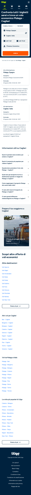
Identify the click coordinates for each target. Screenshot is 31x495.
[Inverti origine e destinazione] (26, 33)
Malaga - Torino (6, 387)
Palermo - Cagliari (7, 339)
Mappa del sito (15, 486)
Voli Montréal (6, 293)
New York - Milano (7, 436)
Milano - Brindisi (6, 416)
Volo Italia (4, 60)
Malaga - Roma (6, 384)
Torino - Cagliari (6, 345)
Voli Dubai (5, 280)
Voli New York (6, 300)
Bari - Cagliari (6, 319)
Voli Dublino (5, 283)
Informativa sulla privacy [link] (15, 483)
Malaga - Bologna (7, 368)
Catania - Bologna (7, 403)
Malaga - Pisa (6, 381)
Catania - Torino (6, 406)
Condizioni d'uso (15, 474)
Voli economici (15, 465)
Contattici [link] (15, 471)
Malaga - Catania (7, 371)
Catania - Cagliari (7, 329)
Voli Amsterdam (6, 273)
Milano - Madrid (6, 419)
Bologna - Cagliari (7, 326)
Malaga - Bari (6, 361)
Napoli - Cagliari (6, 336)
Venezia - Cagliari (7, 349)
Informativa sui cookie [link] (15, 480)
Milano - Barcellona (7, 413)
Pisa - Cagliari (6, 342)
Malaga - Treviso (7, 391)
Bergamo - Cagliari (7, 323)
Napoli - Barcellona (7, 433)
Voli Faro (4, 287)
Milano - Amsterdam (8, 410)
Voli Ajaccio (5, 267)
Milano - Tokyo (6, 429)
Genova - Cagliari (7, 332)
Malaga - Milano (6, 374)
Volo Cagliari (11, 60)
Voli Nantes (5, 296)
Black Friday (15, 468)
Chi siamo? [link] (15, 462)
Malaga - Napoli (6, 378)
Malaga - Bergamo (7, 364)
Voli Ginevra (5, 290)
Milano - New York (7, 423)
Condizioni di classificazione (15, 477)
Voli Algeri (5, 270)
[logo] (3, 2)
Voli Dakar (5, 277)
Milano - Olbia (6, 426)
